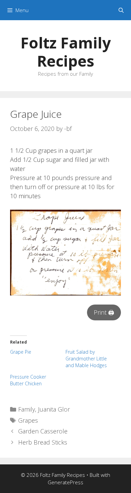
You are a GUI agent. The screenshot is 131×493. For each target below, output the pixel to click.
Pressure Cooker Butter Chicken (28, 380)
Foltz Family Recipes (65, 51)
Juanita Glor (54, 409)
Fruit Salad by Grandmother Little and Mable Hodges (86, 358)
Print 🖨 (104, 312)
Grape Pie (20, 352)
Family (26, 409)
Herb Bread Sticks (42, 442)
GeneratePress (65, 482)
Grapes (28, 420)
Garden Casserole (43, 431)
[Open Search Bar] (121, 10)
